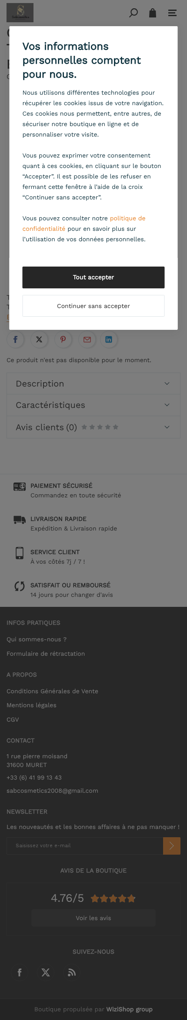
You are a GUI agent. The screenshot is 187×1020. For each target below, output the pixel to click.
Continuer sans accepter (93, 306)
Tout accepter (93, 277)
